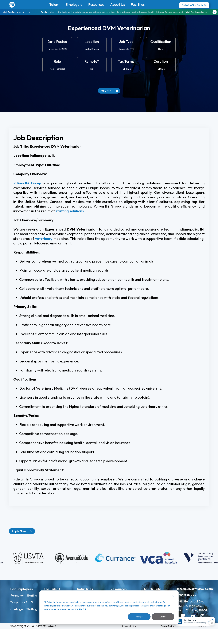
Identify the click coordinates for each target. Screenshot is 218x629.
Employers (74, 4)
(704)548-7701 (187, 595)
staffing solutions (70, 211)
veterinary (43, 238)
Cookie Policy (82, 609)
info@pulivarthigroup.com (195, 589)
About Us (117, 4)
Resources (96, 4)
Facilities (138, 4)
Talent (54, 4)
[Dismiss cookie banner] (173, 596)
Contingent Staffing (23, 609)
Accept (139, 616)
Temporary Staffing (23, 602)
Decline (163, 616)
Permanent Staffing (23, 595)
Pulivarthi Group (27, 183)
